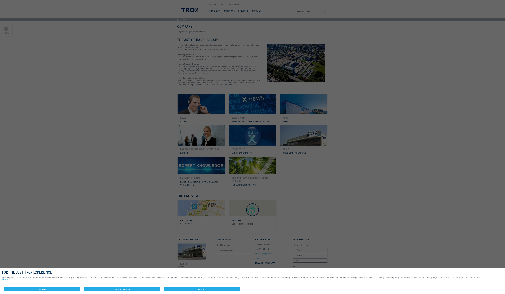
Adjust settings (42, 289)
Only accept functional (122, 289)
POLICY (5, 280)
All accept (201, 289)
